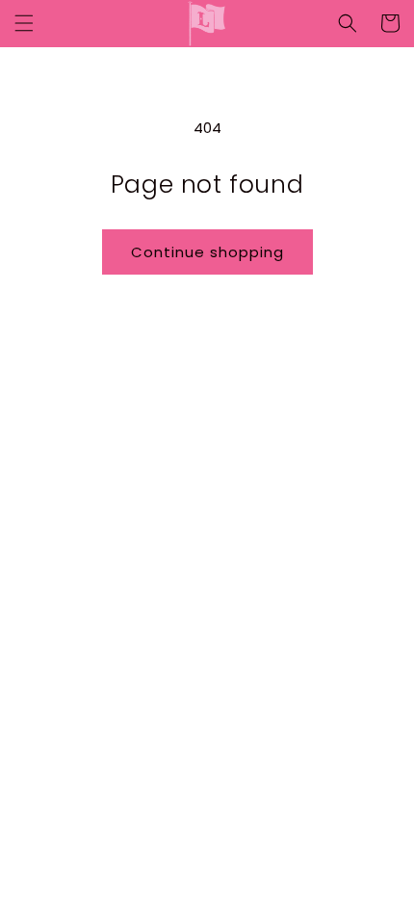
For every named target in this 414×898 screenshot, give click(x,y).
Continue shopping (207, 252)
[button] (24, 23)
